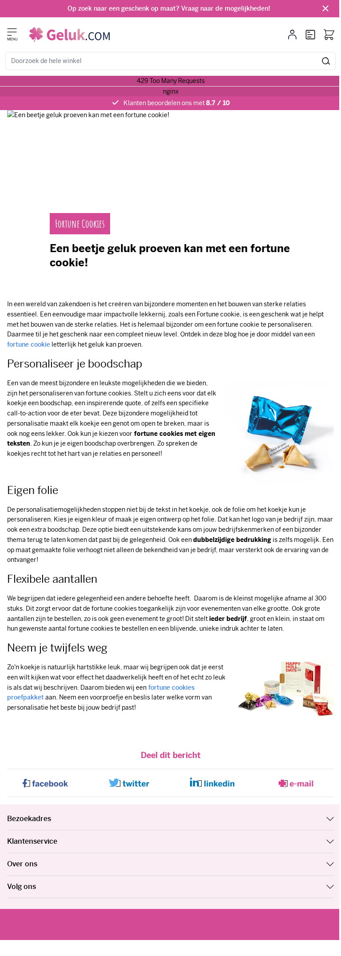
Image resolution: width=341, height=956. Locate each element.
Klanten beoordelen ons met (176, 103)
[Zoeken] (326, 61)
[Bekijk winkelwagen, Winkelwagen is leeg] (329, 34)
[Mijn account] (292, 35)
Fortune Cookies (80, 223)
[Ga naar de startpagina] (69, 34)
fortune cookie (28, 344)
